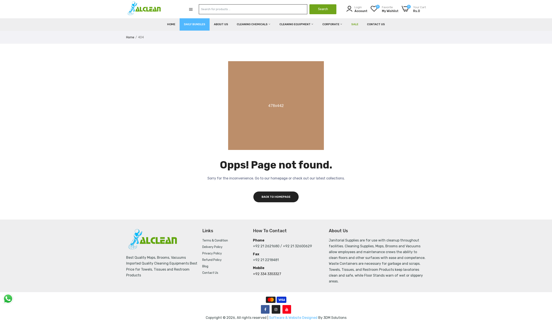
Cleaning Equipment (295, 24)
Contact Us (376, 24)
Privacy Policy (212, 253)
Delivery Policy (212, 247)
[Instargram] (276, 309)
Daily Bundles (194, 24)
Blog (205, 266)
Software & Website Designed (293, 318)
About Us (221, 24)
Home (171, 24)
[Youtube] (286, 309)
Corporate (331, 24)
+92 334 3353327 (267, 274)
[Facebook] (265, 309)
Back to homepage (276, 196)
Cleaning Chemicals (252, 24)
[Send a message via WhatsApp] (8, 299)
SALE (354, 24)
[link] (543, 292)
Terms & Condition (215, 240)
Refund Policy (212, 260)
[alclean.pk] (144, 9)
